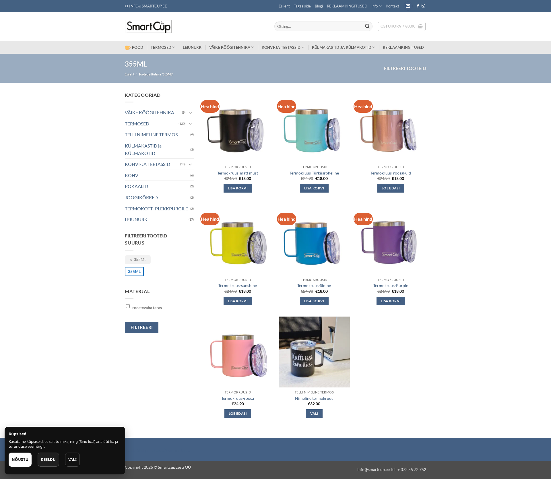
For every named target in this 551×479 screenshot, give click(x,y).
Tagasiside (302, 6)
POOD (137, 47)
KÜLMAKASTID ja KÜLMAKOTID (341, 47)
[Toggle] (190, 112)
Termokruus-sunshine (237, 285)
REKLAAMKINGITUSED (347, 6)
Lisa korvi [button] (238, 188)
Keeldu (48, 459)
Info (374, 6)
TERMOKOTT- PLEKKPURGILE (156, 208)
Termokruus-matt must (237, 172)
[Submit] (367, 26)
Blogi (319, 6)
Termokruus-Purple (390, 285)
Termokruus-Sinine (314, 285)
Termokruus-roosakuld (390, 172)
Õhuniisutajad (176, 450)
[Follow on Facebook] (418, 6)
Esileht (284, 6)
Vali (314, 413)
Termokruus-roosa (237, 398)
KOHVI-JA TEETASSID (281, 47)
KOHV (131, 175)
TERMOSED (161, 47)
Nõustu (20, 459)
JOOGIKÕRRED (141, 197)
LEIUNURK (192, 47)
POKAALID (136, 186)
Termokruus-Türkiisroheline (314, 172)
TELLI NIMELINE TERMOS (151, 134)
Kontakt (392, 6)
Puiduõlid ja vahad (143, 450)
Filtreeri (142, 327)
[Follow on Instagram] (423, 6)
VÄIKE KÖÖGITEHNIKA (230, 47)
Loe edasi (391, 188)
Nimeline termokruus (314, 398)
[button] (408, 6)
